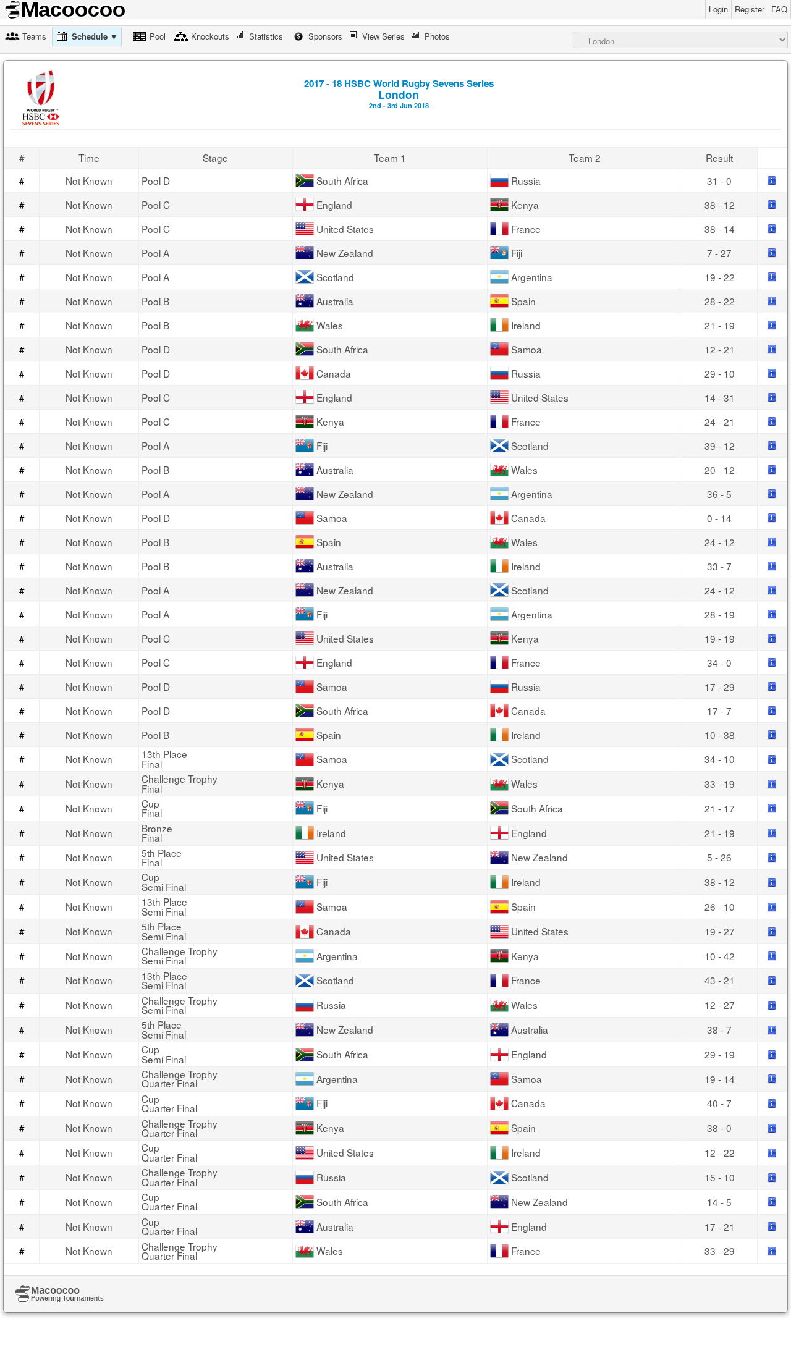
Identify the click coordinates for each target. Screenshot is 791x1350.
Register (749, 9)
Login (718, 9)
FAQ (779, 9)
